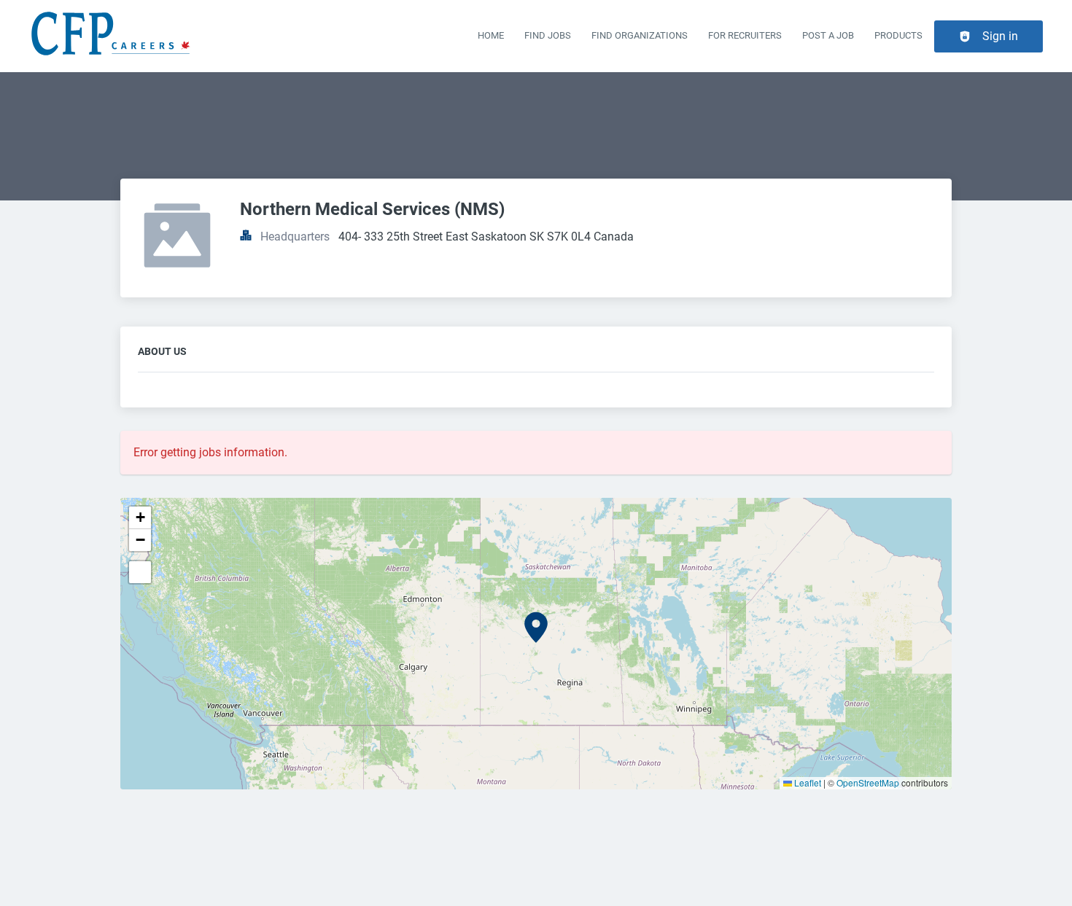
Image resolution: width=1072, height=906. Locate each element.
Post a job (828, 35)
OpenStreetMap (867, 782)
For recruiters (745, 35)
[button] (536, 628)
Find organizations (639, 35)
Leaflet (806, 782)
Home (491, 35)
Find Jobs (547, 35)
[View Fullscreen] (140, 572)
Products (898, 35)
